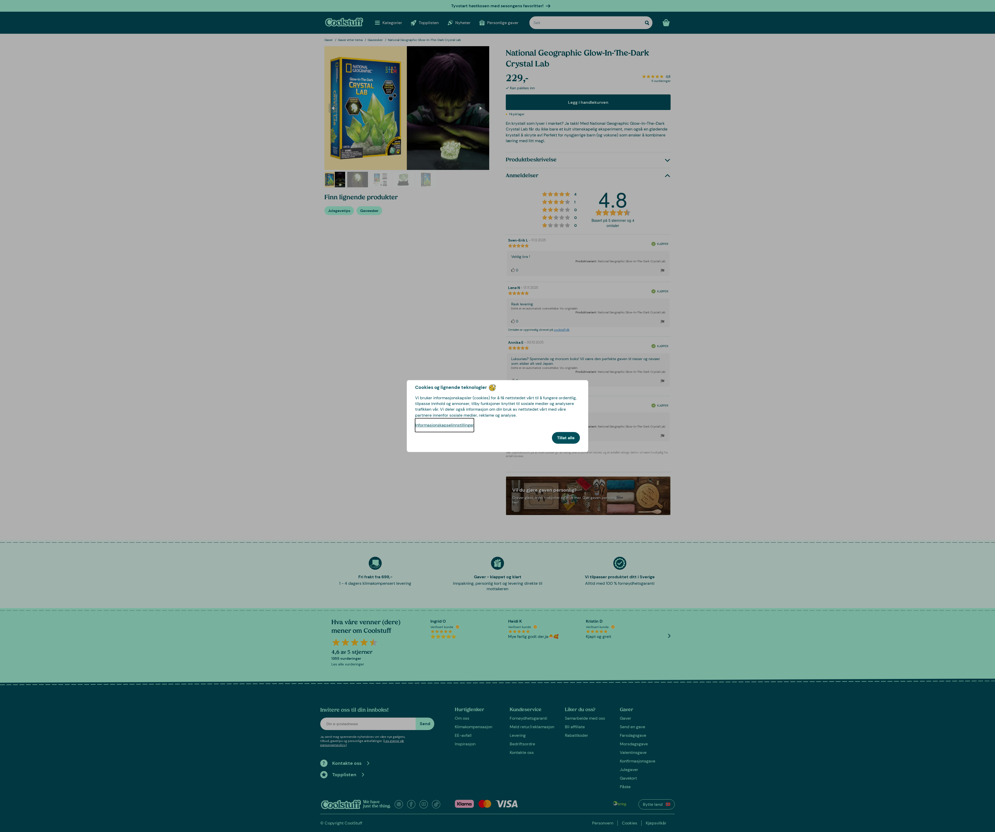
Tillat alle (566, 438)
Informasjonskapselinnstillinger (444, 425)
